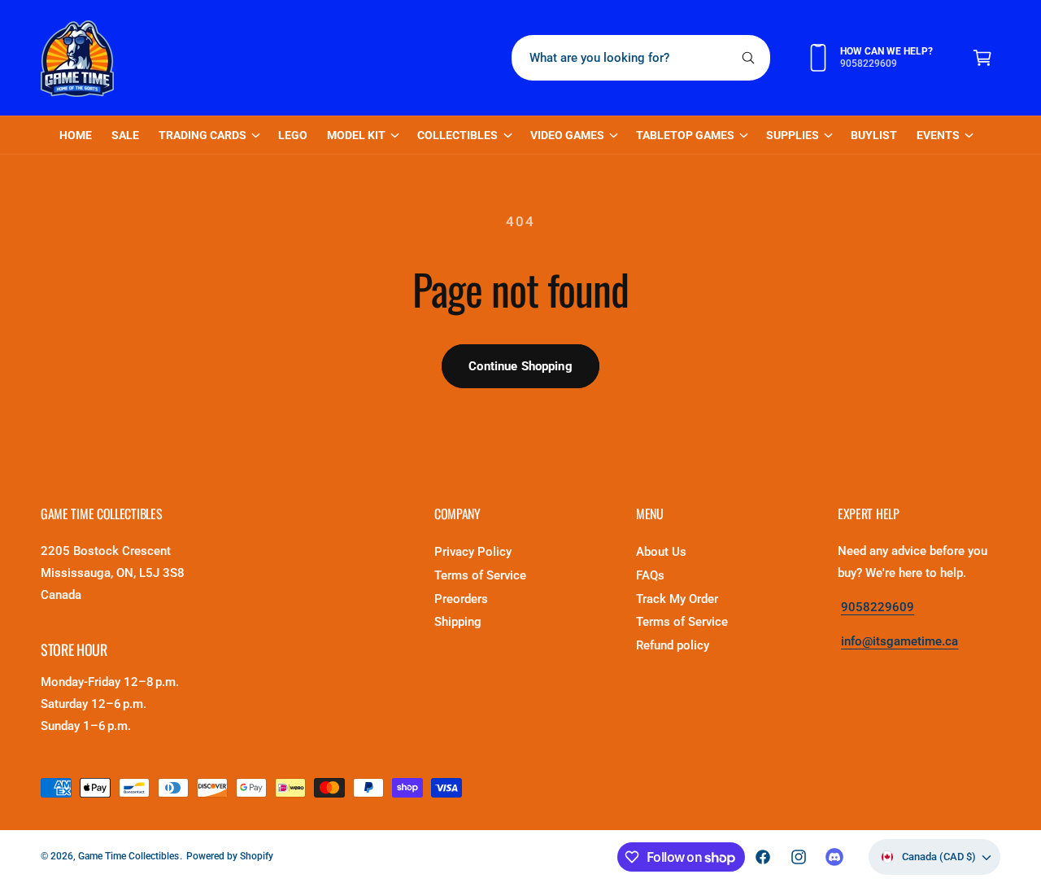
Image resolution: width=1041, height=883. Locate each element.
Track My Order (677, 599)
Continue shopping (520, 366)
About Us (661, 551)
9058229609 (877, 607)
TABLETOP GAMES (685, 135)
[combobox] (641, 58)
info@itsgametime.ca (899, 641)
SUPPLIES (792, 135)
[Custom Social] (834, 857)
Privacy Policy (473, 551)
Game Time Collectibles (128, 856)
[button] (982, 58)
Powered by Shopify (229, 856)
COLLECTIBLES (457, 135)
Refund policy (672, 645)
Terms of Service (480, 575)
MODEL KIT (356, 135)
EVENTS (938, 135)
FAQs (650, 575)
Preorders (461, 599)
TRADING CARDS (202, 135)
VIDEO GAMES (567, 135)
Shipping (457, 621)
